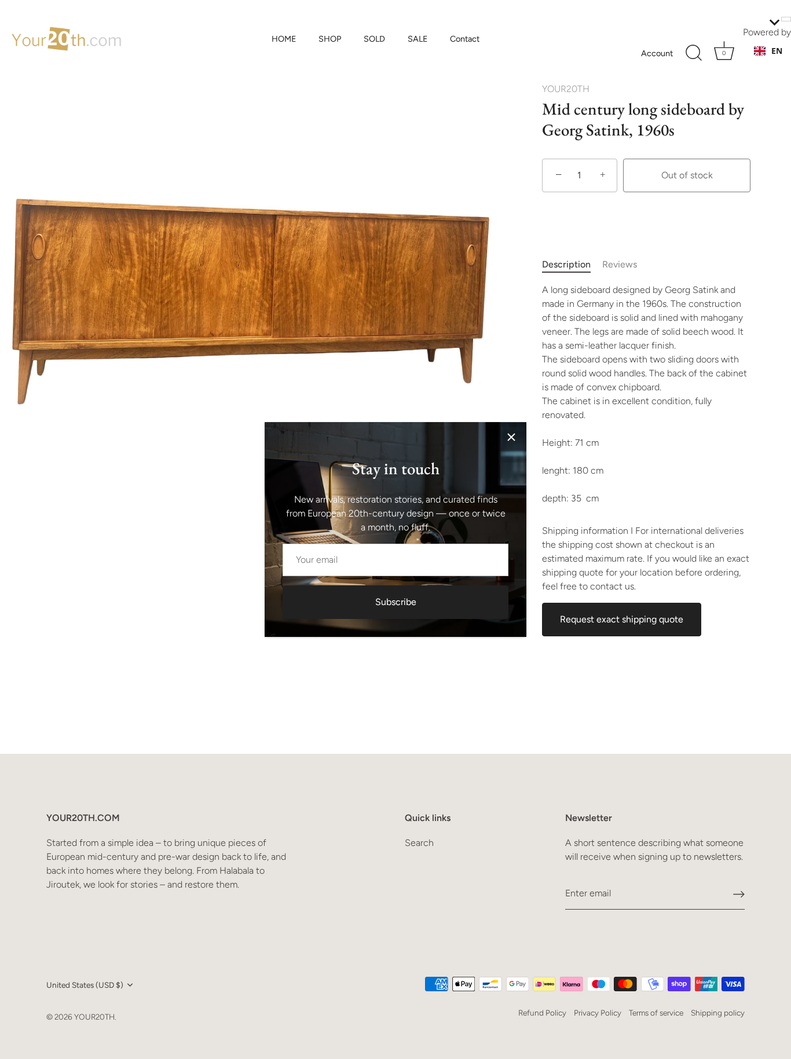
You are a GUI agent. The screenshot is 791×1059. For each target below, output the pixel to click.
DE (776, 62)
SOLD (374, 39)
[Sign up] (739, 894)
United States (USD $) (84, 985)
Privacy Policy (597, 1012)
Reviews (619, 264)
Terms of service (656, 1012)
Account (657, 53)
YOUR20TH (565, 88)
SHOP (329, 39)
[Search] (693, 53)
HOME (284, 39)
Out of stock (687, 175)
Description (566, 264)
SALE (418, 39)
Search (419, 842)
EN (776, 50)
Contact (464, 39)
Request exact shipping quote (621, 619)
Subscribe (395, 601)
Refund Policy (542, 1012)
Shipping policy (718, 1012)
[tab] (572, 265)
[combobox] (768, 51)
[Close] (511, 437)
